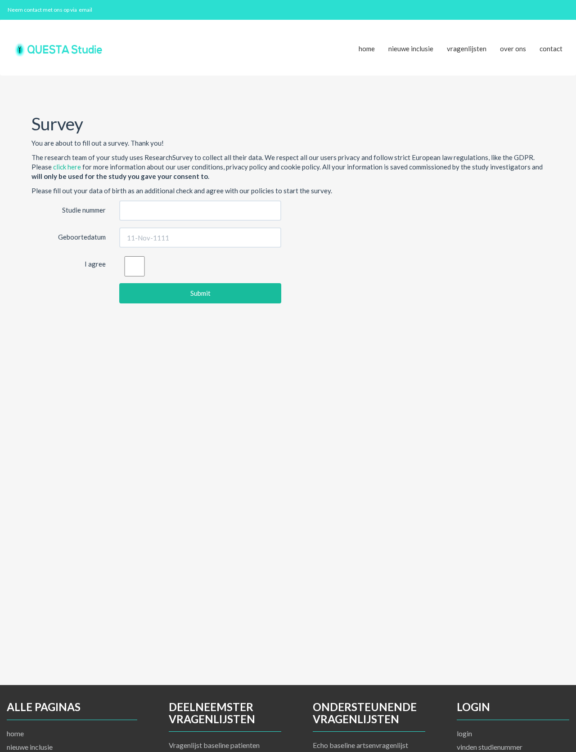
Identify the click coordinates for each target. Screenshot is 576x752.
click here (67, 167)
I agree (95, 264)
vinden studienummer (489, 747)
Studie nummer (84, 210)
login (464, 733)
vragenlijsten (466, 48)
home (367, 48)
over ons (513, 48)
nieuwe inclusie (410, 48)
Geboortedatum (82, 237)
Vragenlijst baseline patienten (214, 745)
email (85, 9)
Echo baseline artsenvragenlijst (360, 745)
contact (551, 48)
